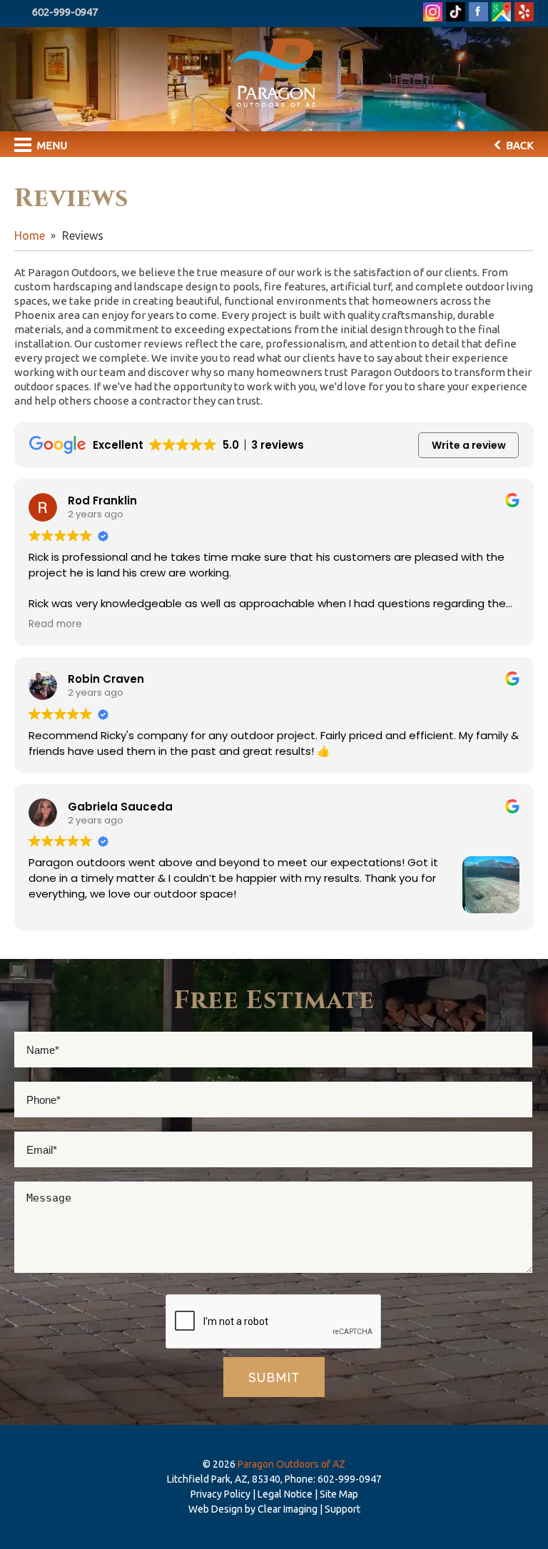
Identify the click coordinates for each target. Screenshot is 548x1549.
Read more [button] (55, 624)
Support (342, 1509)
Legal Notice (285, 1494)
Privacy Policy (220, 1494)
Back (519, 145)
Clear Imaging (288, 1509)
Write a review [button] (469, 445)
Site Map (339, 1494)
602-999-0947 (65, 12)
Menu (51, 145)
